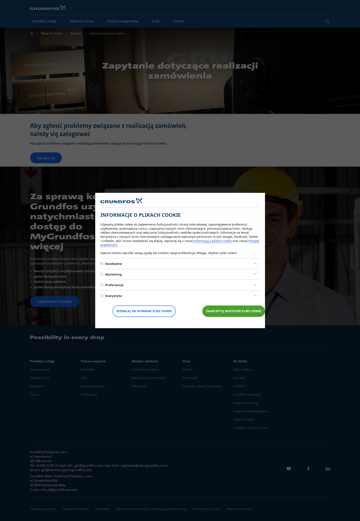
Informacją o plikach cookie (213, 241)
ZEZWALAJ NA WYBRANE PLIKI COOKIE (144, 311)
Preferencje (114, 285)
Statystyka (113, 296)
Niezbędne (113, 264)
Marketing (113, 274)
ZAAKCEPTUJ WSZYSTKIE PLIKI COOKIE (233, 311)
